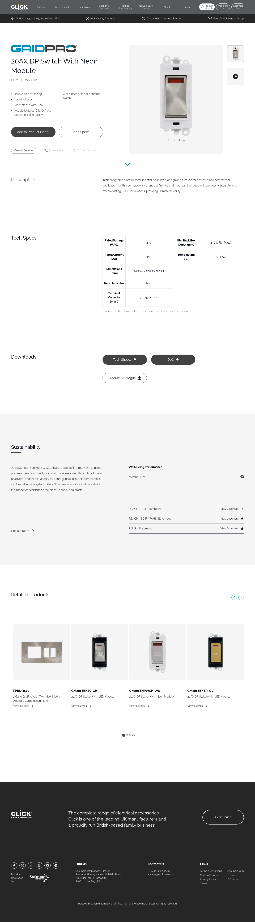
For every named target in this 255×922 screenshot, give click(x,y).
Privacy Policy (208, 879)
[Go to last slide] (234, 597)
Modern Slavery (209, 875)
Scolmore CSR (235, 871)
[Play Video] (235, 76)
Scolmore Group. (145, 903)
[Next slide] (241, 597)
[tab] (123, 735)
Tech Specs (80, 132)
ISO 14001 (233, 879)
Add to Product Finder (33, 132)
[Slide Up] (127, 166)
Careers (204, 883)
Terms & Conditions (211, 871)
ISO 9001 (232, 875)
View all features (23, 150)
